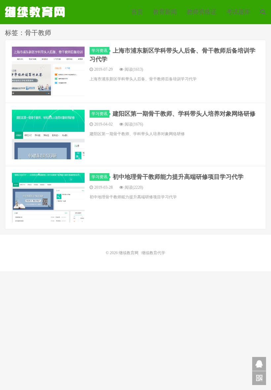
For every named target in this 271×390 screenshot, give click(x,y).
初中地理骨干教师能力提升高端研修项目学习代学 (178, 177)
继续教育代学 (153, 253)
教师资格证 (201, 12)
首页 (137, 12)
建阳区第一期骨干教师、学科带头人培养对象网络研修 (184, 113)
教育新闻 (165, 12)
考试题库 (238, 12)
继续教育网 (128, 253)
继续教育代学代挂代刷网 (35, 12)
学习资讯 (99, 50)
